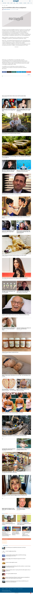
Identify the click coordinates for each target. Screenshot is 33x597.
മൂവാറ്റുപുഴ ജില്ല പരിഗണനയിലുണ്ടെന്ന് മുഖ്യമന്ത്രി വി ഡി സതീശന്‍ (15, 558)
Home (2, 5)
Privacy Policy (14, 588)
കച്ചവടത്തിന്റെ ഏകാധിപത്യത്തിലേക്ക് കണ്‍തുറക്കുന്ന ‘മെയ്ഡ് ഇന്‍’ (16, 547)
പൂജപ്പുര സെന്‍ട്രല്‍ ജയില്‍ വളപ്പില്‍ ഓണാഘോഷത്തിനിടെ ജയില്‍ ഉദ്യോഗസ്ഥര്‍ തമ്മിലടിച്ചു (8, 523)
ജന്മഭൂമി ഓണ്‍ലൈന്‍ (7, 9)
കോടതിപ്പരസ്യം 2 (4, 542)
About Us (3, 588)
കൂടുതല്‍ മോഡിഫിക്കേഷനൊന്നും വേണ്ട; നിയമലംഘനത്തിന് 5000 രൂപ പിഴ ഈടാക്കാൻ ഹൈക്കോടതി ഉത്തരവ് (17, 581)
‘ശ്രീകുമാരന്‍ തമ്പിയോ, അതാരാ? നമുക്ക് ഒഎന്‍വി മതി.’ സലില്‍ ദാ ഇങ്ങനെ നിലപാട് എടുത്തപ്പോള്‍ (18, 570)
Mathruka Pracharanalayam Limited (6, 590)
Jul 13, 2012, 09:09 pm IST (13, 9)
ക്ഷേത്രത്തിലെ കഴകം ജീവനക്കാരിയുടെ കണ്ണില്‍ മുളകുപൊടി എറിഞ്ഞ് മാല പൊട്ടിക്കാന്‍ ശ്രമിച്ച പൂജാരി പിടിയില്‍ (24, 523)
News (4, 5)
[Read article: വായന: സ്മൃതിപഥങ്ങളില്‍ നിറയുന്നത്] (3, 574)
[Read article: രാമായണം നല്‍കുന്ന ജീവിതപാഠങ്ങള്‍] (3, 563)
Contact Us (6, 588)
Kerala (14, 530)
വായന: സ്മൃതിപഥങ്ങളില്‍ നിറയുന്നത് (11, 573)
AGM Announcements (20, 588)
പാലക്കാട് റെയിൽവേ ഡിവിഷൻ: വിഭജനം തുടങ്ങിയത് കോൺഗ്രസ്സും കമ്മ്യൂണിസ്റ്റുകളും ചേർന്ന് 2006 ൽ (16, 555)
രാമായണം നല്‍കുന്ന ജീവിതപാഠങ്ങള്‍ (11, 562)
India (6, 5)
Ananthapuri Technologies (8, 591)
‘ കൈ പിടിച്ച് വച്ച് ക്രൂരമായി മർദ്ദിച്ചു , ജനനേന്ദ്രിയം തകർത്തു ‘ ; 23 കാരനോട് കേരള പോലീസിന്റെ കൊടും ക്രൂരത (18, 566)
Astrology (24, 530)
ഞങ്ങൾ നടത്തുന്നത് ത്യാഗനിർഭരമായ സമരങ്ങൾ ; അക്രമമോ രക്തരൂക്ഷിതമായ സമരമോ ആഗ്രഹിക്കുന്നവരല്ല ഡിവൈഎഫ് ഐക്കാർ (18, 578)
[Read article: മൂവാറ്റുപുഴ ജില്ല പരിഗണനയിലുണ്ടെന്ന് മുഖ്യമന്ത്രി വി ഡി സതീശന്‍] (3, 559)
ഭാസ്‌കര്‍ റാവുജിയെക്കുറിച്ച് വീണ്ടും (11, 551)
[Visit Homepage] (15, 1)
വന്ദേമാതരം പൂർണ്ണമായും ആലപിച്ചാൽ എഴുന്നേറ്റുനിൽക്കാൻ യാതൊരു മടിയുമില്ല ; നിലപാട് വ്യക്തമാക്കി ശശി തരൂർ (6, 533)
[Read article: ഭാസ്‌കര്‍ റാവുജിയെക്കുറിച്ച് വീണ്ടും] (3, 552)
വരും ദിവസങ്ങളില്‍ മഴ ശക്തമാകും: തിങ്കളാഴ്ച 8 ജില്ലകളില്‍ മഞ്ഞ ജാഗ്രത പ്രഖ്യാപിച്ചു (15, 533)
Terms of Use (10, 588)
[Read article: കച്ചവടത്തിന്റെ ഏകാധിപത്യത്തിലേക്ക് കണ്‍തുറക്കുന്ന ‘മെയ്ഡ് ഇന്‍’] (3, 548)
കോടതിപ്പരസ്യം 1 (4, 540)
